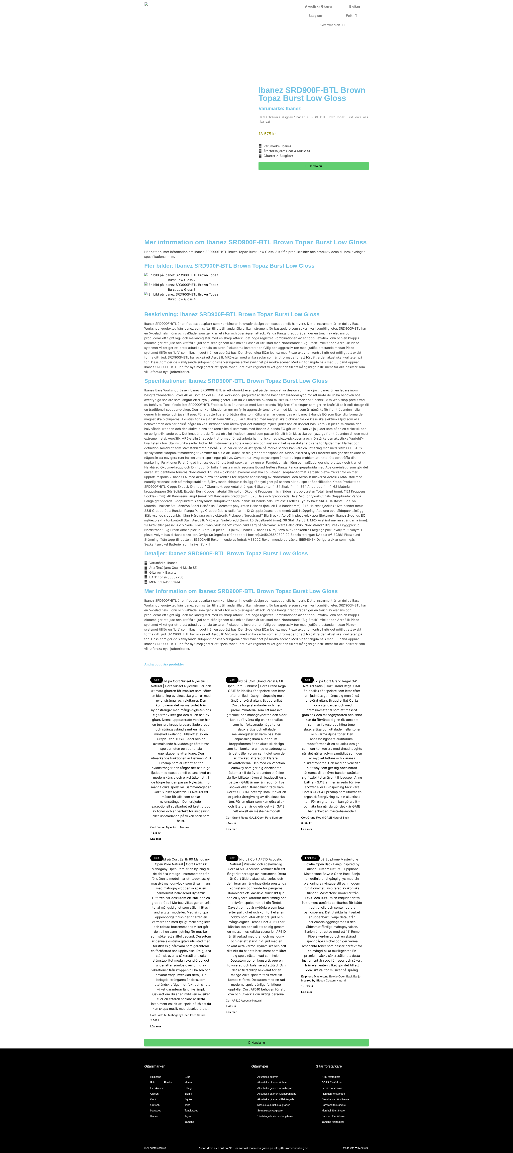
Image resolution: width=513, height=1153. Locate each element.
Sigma (188, 1093)
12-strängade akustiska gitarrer (275, 1116)
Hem (262, 117)
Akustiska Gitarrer (318, 6)
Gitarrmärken (330, 25)
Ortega (188, 1088)
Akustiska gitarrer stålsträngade (275, 1099)
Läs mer (155, 838)
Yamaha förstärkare (333, 1121)
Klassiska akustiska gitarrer (273, 1104)
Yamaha (189, 1121)
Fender (168, 1082)
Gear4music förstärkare (335, 1099)
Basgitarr (315, 15)
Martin (188, 1082)
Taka (187, 1104)
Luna (187, 1076)
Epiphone (155, 1076)
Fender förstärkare (332, 1088)
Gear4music (157, 1088)
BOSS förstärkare (332, 1082)
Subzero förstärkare (333, 1116)
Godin (153, 1099)
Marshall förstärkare (333, 1110)
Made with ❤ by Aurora (355, 1148)
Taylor (188, 1116)
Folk (349, 15)
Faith (153, 1082)
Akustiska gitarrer (267, 1076)
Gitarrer (273, 117)
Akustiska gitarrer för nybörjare (275, 1088)
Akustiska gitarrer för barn (272, 1082)
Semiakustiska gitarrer (270, 1110)
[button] (148, 287)
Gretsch (155, 1104)
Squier (188, 1099)
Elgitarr (354, 6)
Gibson (154, 1093)
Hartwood (155, 1110)
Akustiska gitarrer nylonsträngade (276, 1093)
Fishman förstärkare (333, 1093)
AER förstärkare (331, 1076)
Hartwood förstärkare (334, 1104)
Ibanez (293, 108)
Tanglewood (191, 1110)
